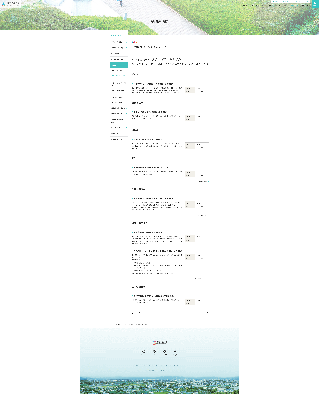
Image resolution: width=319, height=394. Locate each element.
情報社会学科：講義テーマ (119, 91)
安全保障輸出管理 (116, 128)
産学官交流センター (117, 114)
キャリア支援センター (118, 103)
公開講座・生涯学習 (117, 48)
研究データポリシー (117, 134)
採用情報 (175, 365)
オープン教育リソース (118, 54)
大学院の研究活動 (116, 42)
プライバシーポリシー (148, 365)
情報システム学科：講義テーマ (119, 84)
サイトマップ (183, 365)
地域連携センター (116, 139)
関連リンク (168, 365)
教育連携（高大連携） (118, 59)
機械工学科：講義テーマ (119, 71)
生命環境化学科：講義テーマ (119, 77)
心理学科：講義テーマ (118, 97)
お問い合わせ (159, 365)
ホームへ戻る (137, 313)
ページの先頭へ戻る (201, 181)
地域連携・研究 (115, 35)
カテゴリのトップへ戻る (202, 313)
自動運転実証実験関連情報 (118, 121)
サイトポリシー (136, 365)
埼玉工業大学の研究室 (118, 108)
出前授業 (114, 65)
